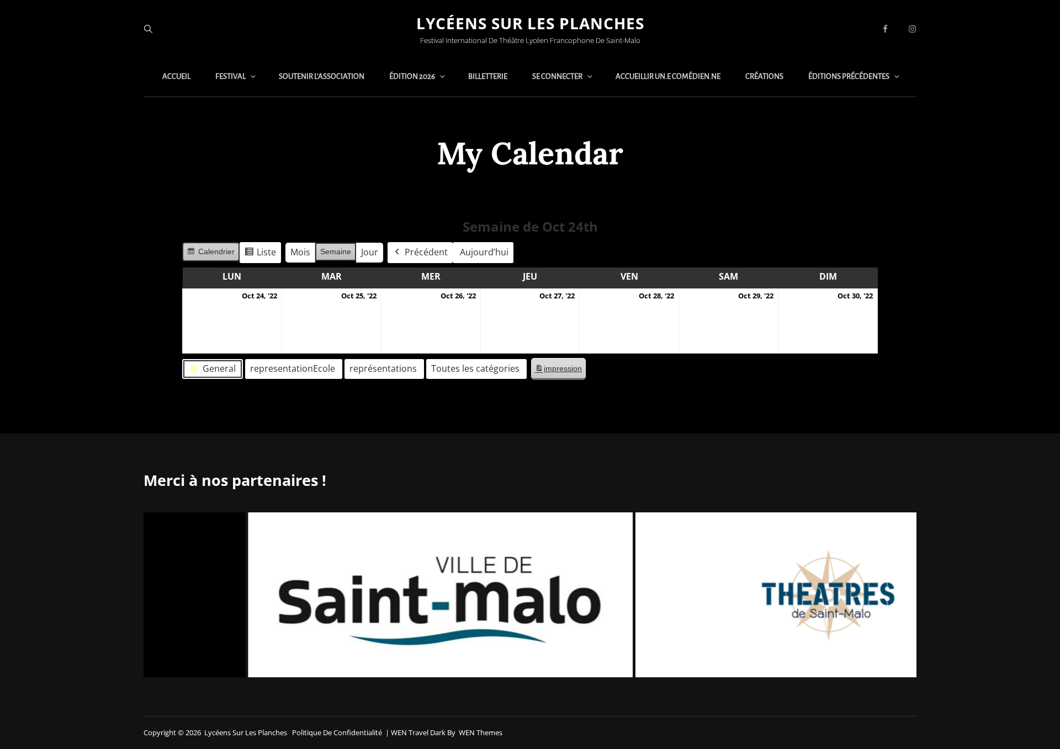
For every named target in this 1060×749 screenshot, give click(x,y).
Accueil (176, 76)
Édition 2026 (412, 76)
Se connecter (557, 76)
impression (558, 371)
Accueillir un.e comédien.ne (668, 76)
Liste (260, 254)
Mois (300, 252)
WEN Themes (480, 732)
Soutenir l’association (321, 76)
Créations (764, 76)
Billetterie (487, 76)
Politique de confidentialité (337, 732)
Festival (230, 76)
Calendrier (211, 254)
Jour (369, 252)
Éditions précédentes (848, 76)
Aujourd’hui (484, 252)
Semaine (335, 251)
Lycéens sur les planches (530, 23)
